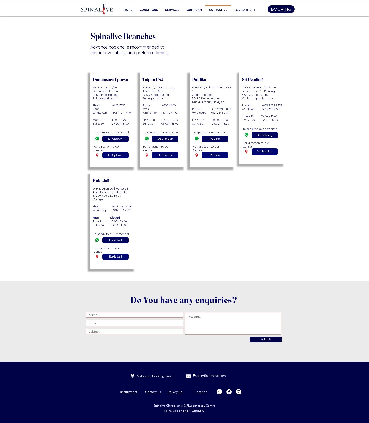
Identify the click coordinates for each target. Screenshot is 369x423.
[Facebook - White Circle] (229, 391)
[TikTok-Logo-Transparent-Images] (219, 391)
